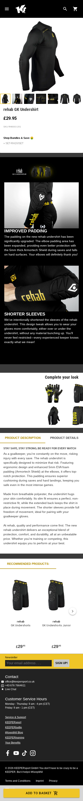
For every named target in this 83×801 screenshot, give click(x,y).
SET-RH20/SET (14, 143)
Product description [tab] (23, 438)
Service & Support (15, 717)
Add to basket (39, 793)
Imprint (40, 780)
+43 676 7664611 (15, 685)
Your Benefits (12, 742)
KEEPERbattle (13, 727)
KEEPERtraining (14, 737)
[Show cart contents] (75, 9)
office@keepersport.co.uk (19, 681)
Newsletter (11, 657)
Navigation (7, 9)
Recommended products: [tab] (28, 563)
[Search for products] (65, 9)
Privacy (53, 780)
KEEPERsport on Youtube (16, 753)
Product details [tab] (64, 438)
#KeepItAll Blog (14, 732)
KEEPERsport (13, 722)
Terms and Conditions (17, 780)
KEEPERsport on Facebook (8, 753)
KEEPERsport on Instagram (33, 753)
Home (38, 9)
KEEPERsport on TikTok (24, 753)
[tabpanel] (41, 498)
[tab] (5, 99)
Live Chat (10, 689)
